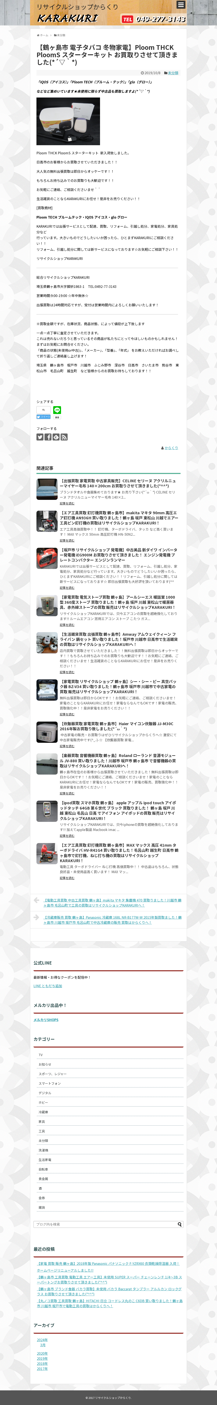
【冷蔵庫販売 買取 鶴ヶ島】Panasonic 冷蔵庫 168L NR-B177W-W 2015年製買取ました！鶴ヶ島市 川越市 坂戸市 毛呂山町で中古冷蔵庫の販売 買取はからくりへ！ (112, 920)
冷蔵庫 (43, 1112)
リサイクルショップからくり (77, 6)
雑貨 (42, 1207)
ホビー (43, 1102)
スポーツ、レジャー (53, 1074)
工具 (42, 1131)
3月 (43, 1344)
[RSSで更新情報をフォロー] (64, 436)
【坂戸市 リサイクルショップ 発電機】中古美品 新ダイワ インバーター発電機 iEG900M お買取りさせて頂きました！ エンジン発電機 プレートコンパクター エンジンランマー (118, 555)
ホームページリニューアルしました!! (65, 1270)
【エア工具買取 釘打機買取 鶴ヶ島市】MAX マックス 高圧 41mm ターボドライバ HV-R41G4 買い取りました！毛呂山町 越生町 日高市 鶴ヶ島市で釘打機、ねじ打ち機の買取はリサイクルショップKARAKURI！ (119, 852)
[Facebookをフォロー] (48, 436)
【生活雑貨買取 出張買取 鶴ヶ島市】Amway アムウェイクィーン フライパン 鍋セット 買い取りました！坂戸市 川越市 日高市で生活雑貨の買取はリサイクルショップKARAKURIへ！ (119, 639)
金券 (42, 1198)
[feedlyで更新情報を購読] (56, 436)
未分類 (173, 72)
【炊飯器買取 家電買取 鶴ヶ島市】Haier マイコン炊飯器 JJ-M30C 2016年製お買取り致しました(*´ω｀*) (116, 726)
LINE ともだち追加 (47, 985)
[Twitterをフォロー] (39, 436)
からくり (171, 447)
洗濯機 (43, 1150)
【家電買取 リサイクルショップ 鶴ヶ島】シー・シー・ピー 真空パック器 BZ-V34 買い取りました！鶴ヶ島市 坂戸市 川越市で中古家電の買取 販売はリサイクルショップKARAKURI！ (118, 686)
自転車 (43, 1169)
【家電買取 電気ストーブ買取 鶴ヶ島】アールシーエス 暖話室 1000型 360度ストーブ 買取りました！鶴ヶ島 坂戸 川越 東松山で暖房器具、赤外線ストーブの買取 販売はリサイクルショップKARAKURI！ (118, 602)
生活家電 (45, 1159)
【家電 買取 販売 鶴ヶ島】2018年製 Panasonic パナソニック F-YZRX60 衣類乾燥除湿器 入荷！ (108, 1263)
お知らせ (45, 1064)
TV (41, 1054)
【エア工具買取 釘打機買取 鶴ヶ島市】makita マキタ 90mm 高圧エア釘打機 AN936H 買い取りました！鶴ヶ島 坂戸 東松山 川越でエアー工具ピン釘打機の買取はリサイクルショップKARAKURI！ (119, 518)
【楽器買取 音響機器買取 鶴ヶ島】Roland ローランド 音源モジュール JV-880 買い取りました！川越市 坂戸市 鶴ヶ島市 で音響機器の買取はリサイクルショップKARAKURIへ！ (118, 760)
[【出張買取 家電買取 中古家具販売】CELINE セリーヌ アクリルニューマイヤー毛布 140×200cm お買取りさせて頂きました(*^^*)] (47, 489)
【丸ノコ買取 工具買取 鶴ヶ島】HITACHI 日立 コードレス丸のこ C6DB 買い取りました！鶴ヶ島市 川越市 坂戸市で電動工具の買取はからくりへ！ (110, 1303)
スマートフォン (50, 1083)
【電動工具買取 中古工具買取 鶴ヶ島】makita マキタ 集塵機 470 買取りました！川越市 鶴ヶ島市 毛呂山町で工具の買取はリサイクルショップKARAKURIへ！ (112, 903)
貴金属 (43, 1178)
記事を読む (67, 503)
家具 (42, 1121)
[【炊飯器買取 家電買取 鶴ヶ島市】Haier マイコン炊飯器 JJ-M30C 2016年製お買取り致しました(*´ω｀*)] (47, 732)
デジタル (45, 1093)
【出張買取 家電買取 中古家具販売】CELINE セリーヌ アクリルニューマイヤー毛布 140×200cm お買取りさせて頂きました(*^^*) (118, 483)
